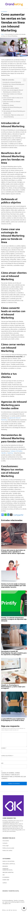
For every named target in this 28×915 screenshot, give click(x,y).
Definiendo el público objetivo (11, 88)
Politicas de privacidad (8, 848)
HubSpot (13, 451)
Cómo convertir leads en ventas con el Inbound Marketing (13, 98)
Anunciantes (6, 840)
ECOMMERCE (4, 11)
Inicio (2, 34)
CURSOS (5, 882)
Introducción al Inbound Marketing (12, 82)
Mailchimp (10, 453)
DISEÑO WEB (6, 879)
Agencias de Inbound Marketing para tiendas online (12, 108)
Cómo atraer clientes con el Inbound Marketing (12, 94)
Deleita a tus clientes (8, 105)
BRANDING (5, 866)
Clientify (3, 453)
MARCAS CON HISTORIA (8, 861)
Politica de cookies (7, 850)
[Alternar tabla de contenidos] (23, 80)
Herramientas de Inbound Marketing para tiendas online (14, 112)
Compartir (18, 515)
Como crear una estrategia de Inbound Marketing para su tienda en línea (13, 91)
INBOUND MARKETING (8, 872)
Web (2, 763)
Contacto (5, 843)
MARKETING (5, 868)
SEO (4, 874)
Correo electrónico (7, 755)
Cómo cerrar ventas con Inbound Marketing (11, 102)
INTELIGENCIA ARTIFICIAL (9, 863)
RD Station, (19, 451)
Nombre (3, 748)
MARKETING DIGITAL (8, 870)
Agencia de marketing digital (12, 902)
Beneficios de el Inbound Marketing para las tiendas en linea (13, 85)
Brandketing (10, 900)
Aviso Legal (5, 845)
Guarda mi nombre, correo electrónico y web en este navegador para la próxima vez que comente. (13, 775)
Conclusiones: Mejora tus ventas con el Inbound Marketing (14, 115)
